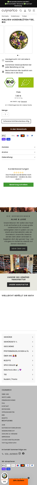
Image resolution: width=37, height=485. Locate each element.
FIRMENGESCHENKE (8, 400)
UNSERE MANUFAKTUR (18, 284)
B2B (3, 415)
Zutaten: (5, 147)
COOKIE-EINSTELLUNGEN (10, 440)
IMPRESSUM (6, 437)
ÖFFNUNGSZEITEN (8, 412)
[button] (18, 482)
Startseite (5, 16)
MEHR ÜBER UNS (18, 248)
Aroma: (5, 152)
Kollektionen (15, 16)
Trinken (24, 16)
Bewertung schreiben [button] (18, 184)
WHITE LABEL (6, 397)
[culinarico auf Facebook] (23, 453)
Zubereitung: (7, 157)
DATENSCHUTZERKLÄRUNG (11, 428)
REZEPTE (5, 418)
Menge (5, 110)
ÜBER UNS (5, 394)
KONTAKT (5, 406)
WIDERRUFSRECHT (8, 431)
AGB (3, 425)
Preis (18, 92)
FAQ (3, 403)
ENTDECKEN (6, 409)
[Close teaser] (29, 478)
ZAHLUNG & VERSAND (9, 434)
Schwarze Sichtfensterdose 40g (16, 121)
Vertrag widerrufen (9, 443)
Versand (24, 101)
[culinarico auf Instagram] (19, 453)
